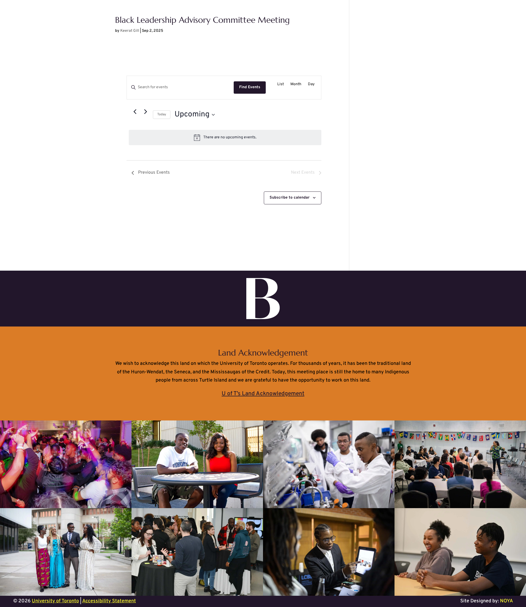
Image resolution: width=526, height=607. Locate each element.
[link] (280, 84)
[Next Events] (145, 111)
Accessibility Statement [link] (109, 601)
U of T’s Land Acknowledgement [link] (263, 393)
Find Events (249, 87)
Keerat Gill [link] (129, 30)
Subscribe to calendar (290, 197)
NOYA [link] (506, 601)
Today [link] (161, 114)
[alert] (225, 137)
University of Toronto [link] (55, 601)
